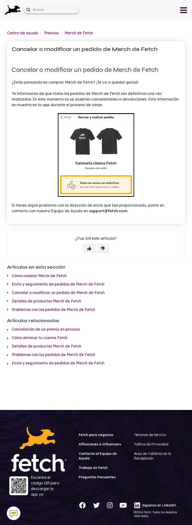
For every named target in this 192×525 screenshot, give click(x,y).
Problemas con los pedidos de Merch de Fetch (53, 309)
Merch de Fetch (79, 33)
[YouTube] (123, 505)
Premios (51, 33)
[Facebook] (82, 505)
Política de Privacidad (151, 444)
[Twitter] (96, 505)
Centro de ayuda (22, 33)
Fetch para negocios (96, 435)
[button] (12, 9)
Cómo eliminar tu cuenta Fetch (39, 337)
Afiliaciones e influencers (100, 444)
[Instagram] (110, 505)
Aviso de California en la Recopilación (152, 456)
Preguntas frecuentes (97, 477)
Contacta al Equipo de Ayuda (98, 456)
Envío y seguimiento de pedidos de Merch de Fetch (58, 284)
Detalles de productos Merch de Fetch (46, 301)
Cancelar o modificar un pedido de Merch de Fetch (58, 292)
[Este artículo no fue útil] (102, 248)
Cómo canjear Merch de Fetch (39, 275)
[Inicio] (12, 9)
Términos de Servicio (150, 435)
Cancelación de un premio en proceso (46, 329)
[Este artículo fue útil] (89, 248)
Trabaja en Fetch (93, 468)
